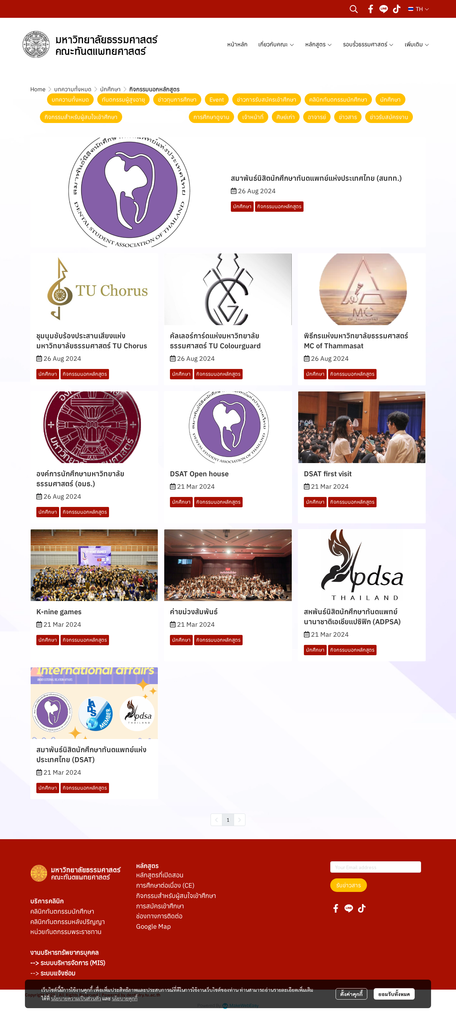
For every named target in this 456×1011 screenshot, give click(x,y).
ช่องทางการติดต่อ (159, 916)
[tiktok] (396, 9)
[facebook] (371, 9)
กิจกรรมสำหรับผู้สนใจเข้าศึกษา (176, 896)
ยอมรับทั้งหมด (394, 994)
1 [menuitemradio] (228, 819)
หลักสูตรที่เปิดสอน (159, 875)
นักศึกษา (110, 89)
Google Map (153, 926)
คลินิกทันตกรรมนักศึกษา (62, 911)
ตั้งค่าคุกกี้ (351, 994)
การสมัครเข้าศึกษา (160, 906)
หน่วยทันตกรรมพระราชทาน (66, 932)
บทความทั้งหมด (73, 89)
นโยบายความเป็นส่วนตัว (76, 998)
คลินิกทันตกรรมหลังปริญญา (67, 922)
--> (53, 973)
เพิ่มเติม (414, 44)
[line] (383, 9)
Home (38, 89)
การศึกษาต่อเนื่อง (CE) (165, 885)
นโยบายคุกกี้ (125, 998)
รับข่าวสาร (348, 885)
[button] (354, 9)
